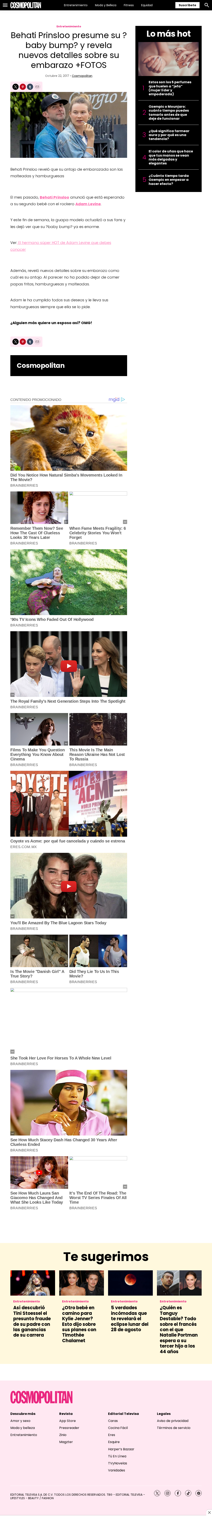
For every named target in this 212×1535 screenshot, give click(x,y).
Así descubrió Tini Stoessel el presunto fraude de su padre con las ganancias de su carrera (32, 1321)
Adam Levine (88, 203)
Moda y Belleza (105, 5)
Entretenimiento (76, 5)
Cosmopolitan (82, 76)
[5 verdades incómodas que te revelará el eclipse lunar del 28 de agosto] (130, 1282)
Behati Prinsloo (54, 197)
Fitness (129, 5)
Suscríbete (187, 5)
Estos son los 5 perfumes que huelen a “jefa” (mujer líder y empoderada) (170, 88)
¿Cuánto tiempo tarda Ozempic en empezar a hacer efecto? (169, 180)
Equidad (147, 5)
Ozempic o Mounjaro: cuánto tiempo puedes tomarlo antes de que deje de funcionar (169, 113)
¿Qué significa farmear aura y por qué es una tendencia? (169, 135)
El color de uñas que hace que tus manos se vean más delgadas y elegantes (171, 157)
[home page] (25, 5)
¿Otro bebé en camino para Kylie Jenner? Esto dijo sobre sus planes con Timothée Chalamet (79, 1324)
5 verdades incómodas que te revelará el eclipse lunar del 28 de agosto (129, 1319)
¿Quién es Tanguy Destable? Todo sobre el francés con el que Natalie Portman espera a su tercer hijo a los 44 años (179, 1330)
